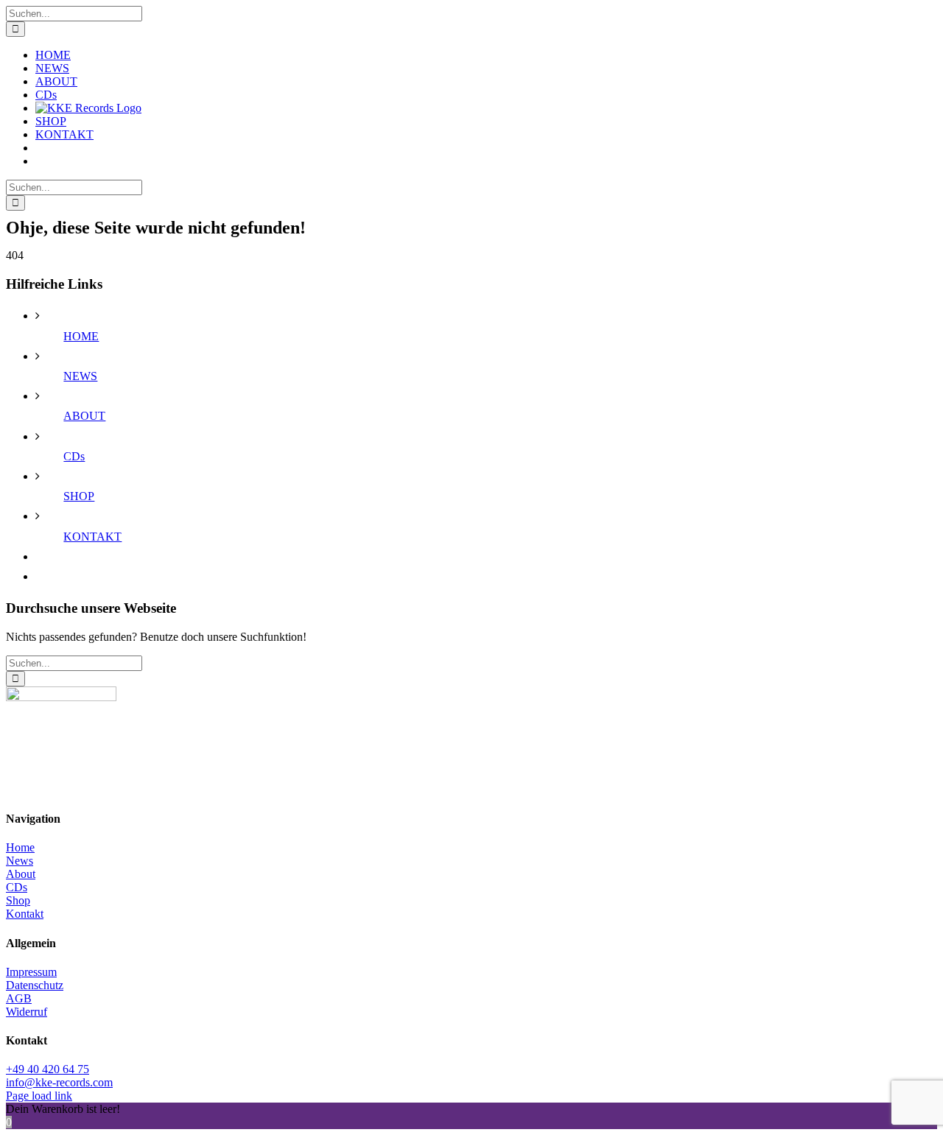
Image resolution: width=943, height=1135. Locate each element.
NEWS (80, 376)
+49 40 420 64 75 (47, 1069)
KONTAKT (92, 536)
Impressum (31, 972)
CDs (74, 456)
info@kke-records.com (59, 1082)
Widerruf (26, 1011)
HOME (81, 336)
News (19, 860)
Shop (18, 900)
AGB (19, 998)
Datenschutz (34, 985)
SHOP (78, 496)
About (20, 874)
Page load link (39, 1095)
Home (20, 847)
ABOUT (84, 416)
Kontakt (24, 913)
